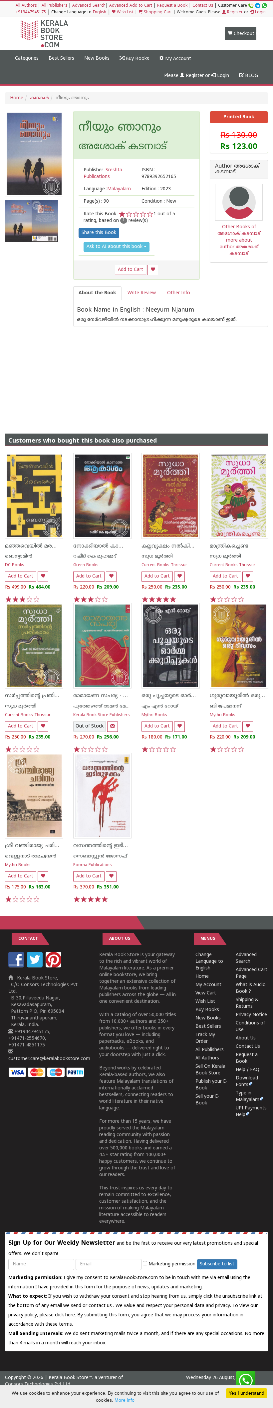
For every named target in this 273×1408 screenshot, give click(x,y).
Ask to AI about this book (115, 247)
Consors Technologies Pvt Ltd (37, 1384)
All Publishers (54, 5)
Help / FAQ (247, 1070)
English (99, 12)
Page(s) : (96, 201)
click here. (66, 1315)
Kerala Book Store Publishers (101, 715)
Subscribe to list (217, 1264)
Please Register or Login (196, 76)
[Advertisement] (136, 373)
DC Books (14, 565)
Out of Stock (90, 726)
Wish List (125, 12)
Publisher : (103, 173)
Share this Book (99, 233)
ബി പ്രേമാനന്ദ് (225, 706)
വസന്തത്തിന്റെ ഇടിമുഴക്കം (108, 845)
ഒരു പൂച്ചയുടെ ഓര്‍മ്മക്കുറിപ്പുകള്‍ (185, 696)
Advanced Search (89, 5)
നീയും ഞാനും (120, 128)
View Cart (205, 993)
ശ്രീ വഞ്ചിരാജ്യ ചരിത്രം (34, 845)
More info (125, 1400)
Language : (107, 189)
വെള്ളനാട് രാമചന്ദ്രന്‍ (30, 856)
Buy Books (136, 59)
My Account (177, 59)
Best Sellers (61, 58)
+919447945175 (31, 12)
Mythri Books (154, 715)
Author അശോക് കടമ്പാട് (237, 169)
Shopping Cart (157, 12)
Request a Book (172, 5)
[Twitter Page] (35, 966)
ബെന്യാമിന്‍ (18, 556)
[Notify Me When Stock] (112, 726)
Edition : (156, 189)
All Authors (26, 5)
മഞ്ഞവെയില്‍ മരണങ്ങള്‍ (39, 546)
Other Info (178, 293)
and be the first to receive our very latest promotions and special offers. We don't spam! (133, 1248)
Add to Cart (130, 270)
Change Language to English (209, 961)
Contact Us (202, 5)
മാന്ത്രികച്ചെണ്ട (229, 546)
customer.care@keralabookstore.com (49, 1059)
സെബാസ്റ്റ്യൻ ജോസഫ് (100, 856)
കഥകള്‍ (39, 98)
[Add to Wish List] (152, 270)
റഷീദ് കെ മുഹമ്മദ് (95, 556)
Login (260, 12)
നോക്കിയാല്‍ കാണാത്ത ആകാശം (119, 546)
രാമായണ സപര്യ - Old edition (112, 696)
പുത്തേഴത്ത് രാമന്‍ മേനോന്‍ (107, 706)
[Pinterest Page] (54, 966)
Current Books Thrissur (164, 565)
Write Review (142, 293)
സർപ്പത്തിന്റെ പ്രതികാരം (37, 696)
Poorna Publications (92, 865)
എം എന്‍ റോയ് (159, 706)
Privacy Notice (251, 1015)
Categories (27, 58)
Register (234, 12)
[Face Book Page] (17, 966)
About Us (246, 1038)
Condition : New (158, 201)
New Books (97, 58)
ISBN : (158, 173)
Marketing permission (171, 1264)
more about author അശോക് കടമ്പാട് (239, 247)
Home (16, 98)
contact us (101, 1306)
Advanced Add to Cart (130, 5)
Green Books (86, 565)
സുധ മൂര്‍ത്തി (157, 556)
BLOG (251, 76)
